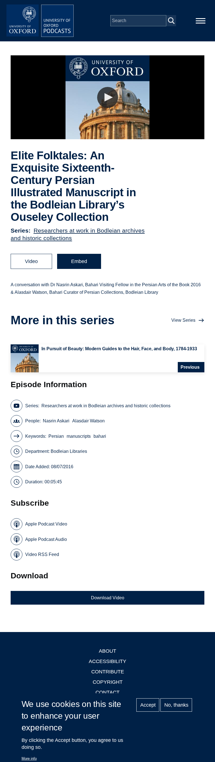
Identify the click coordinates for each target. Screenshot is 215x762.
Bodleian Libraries (69, 451)
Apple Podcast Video (46, 524)
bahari (100, 436)
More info (29, 758)
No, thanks (176, 705)
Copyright (108, 682)
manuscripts (79, 436)
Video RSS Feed (42, 554)
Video (31, 261)
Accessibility (107, 661)
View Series (183, 320)
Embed (79, 261)
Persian (56, 436)
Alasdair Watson (88, 420)
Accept (148, 705)
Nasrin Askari (56, 420)
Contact (107, 692)
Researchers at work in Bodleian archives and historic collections (105, 405)
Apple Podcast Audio (46, 539)
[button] (107, 97)
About (107, 651)
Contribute (107, 672)
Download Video (107, 597)
